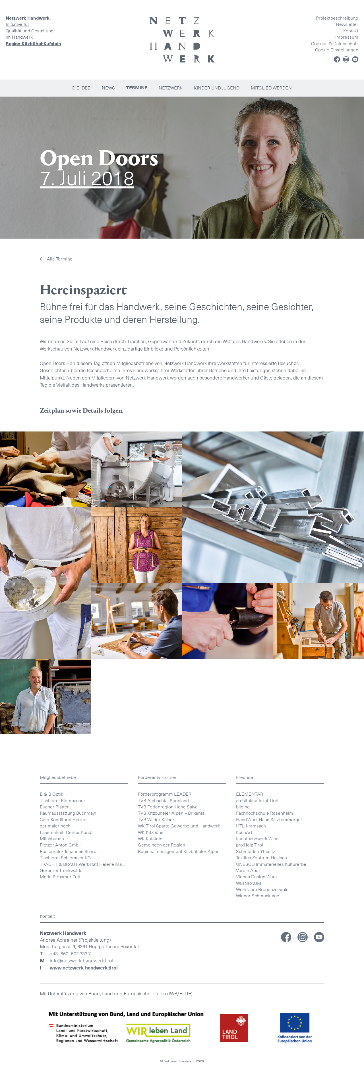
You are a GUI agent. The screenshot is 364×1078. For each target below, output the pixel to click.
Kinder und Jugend (216, 88)
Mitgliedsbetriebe (58, 777)
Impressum (346, 37)
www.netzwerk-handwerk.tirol (84, 968)
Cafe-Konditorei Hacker (63, 819)
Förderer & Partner (157, 777)
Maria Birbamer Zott (60, 876)
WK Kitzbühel (151, 832)
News (108, 88)
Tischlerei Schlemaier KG (65, 857)
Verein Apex (248, 870)
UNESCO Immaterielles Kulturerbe (271, 864)
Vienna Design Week (257, 876)
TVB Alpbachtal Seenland (163, 800)
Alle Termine (60, 259)
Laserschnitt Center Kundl (66, 832)
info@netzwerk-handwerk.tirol (81, 961)
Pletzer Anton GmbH (61, 845)
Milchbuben (52, 838)
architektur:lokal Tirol (257, 800)
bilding (243, 807)
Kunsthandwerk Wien (257, 838)
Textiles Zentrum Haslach (261, 857)
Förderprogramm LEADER (164, 794)
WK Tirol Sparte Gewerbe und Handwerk (179, 826)
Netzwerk (171, 88)
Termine (136, 88)
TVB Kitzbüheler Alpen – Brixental (172, 813)
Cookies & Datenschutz (334, 43)
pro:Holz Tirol (249, 845)
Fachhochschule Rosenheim (264, 813)
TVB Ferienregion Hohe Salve (168, 807)
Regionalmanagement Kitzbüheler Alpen (179, 851)
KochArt (244, 832)
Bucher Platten (55, 807)
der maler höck (55, 826)
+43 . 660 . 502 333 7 (70, 954)
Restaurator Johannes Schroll (69, 851)
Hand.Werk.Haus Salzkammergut (269, 819)
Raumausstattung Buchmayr (68, 813)
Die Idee (81, 88)
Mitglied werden (271, 88)
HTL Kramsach (251, 826)
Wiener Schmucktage (257, 895)
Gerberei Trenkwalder (62, 870)
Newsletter (347, 24)
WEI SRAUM (248, 883)
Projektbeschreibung (337, 18)
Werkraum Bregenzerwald (262, 889)
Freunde (244, 777)
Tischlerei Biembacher (62, 800)
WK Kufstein (150, 838)
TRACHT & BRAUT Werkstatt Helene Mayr (82, 864)
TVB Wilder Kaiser (156, 819)
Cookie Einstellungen (336, 50)
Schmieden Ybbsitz (255, 851)
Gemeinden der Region (161, 845)
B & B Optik (51, 794)
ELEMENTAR (249, 794)
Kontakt (350, 31)
